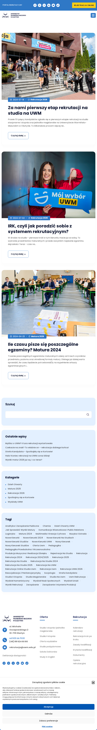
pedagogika (54, 545)
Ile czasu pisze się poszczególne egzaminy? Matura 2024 (43, 347)
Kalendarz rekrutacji (78, 629)
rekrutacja (81, 553)
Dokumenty (79, 655)
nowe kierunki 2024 (33, 538)
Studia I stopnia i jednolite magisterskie (52, 629)
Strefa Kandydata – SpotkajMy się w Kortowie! (29, 451)
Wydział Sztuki (71, 581)
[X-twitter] (44, 5)
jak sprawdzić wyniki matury (20, 530)
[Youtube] (53, 5)
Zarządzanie (32, 584)
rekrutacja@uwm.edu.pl (22, 647)
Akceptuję (48, 706)
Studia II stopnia (47, 636)
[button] (93, 682)
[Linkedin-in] (48, 5)
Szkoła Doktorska (48, 651)
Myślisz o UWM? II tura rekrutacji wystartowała (28, 443)
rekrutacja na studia (16, 561)
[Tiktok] (58, 5)
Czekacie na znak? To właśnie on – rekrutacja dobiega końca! (37, 447)
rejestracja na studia (62, 553)
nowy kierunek (62, 541)
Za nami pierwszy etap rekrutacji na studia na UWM (48, 110)
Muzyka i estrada (78, 534)
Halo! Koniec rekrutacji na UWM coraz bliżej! (27, 455)
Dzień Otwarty (15, 484)
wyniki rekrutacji (14, 584)
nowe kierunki (12, 538)
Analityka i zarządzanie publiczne (22, 526)
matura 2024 (25, 534)
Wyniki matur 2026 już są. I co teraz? (23, 459)
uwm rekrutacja (77, 577)
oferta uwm (39, 545)
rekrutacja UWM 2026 (71, 569)
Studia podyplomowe (50, 646)
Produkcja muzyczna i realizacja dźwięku (26, 553)
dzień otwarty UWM (64, 526)
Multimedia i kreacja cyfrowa (51, 534)
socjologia (49, 573)
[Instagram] (39, 5)
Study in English (47, 656)
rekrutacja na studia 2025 (18, 565)
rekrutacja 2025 (60, 557)
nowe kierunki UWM (42, 541)
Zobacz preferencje (48, 720)
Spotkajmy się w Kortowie (21, 497)
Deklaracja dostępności (14, 655)
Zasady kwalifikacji (82, 644)
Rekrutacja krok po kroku (82, 638)
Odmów (48, 713)
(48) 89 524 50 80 (18, 641)
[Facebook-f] (35, 5)
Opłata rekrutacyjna (79, 662)
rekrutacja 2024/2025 (37, 557)
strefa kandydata (68, 573)
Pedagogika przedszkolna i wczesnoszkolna (27, 549)
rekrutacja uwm (48, 569)
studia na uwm (57, 577)
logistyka (10, 534)
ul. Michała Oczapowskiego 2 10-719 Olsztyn (18, 630)
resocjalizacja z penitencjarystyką (23, 573)
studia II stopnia (13, 577)
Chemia (47, 526)
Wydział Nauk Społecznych (46, 581)
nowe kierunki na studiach (60, 538)
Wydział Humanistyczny (17, 581)
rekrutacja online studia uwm (20, 569)
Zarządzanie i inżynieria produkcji (59, 584)
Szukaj (10, 404)
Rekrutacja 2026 (39, 99)
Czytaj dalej (17, 135)
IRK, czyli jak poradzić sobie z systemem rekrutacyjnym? (40, 229)
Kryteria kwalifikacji (82, 649)
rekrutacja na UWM (46, 565)
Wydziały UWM (15, 501)
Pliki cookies (47, 726)
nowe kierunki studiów (16, 541)
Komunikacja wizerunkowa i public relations (61, 530)
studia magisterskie (36, 577)
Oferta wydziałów (48, 641)
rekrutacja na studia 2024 (44, 561)
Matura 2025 (37, 336)
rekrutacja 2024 (13, 557)
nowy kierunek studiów (17, 545)
